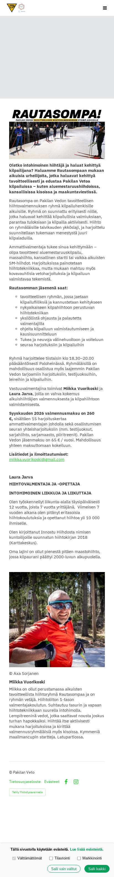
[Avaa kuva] (57, 619)
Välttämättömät (29, 858)
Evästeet (51, 781)
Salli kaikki (97, 869)
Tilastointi (62, 858)
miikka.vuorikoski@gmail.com (36, 459)
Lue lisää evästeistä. (86, 849)
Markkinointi (92, 858)
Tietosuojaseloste (25, 781)
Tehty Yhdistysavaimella (27, 792)
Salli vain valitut (64, 869)
